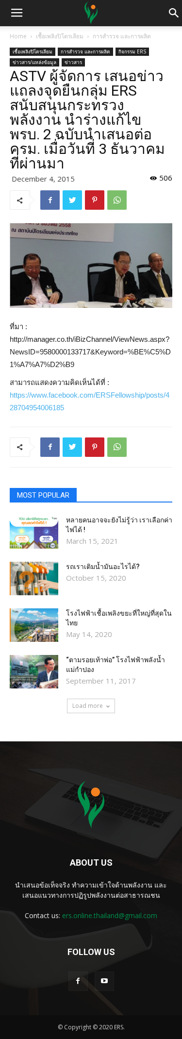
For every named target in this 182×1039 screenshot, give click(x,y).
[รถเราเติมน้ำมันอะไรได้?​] (34, 578)
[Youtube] (104, 981)
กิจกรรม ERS (132, 51)
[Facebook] (78, 981)
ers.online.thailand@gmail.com (109, 915)
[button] (174, 13)
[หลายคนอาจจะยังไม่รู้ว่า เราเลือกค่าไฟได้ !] (34, 532)
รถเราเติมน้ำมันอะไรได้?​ (103, 566)
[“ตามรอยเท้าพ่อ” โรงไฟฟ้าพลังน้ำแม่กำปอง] (34, 671)
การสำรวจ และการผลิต (122, 36)
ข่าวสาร (73, 62)
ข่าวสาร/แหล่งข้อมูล (34, 62)
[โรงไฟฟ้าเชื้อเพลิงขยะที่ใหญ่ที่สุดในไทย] (34, 625)
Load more (87, 706)
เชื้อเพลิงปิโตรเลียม (59, 36)
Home (18, 36)
